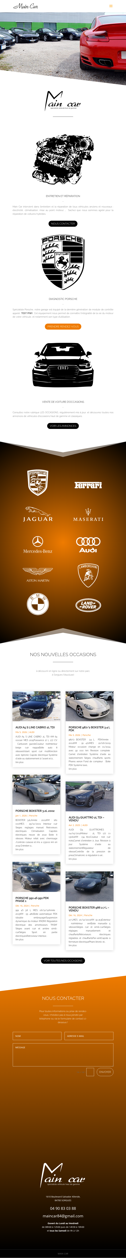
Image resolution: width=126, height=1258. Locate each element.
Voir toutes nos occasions (63, 960)
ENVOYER (105, 1072)
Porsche (33, 815)
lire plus (20, 762)
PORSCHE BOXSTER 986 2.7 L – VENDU (89, 909)
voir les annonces (63, 425)
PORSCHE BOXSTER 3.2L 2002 (35, 810)
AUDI (31, 732)
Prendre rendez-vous (63, 326)
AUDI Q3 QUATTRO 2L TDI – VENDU (86, 819)
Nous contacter (63, 223)
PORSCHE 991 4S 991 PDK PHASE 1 (32, 899)
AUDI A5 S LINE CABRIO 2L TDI (35, 727)
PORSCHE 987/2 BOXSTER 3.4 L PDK (89, 729)
